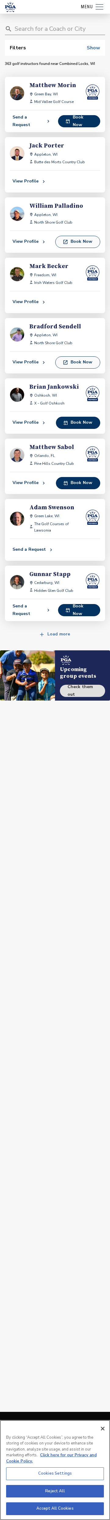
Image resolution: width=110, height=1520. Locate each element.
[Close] (102, 1428)
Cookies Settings (55, 1473)
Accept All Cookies (54, 1508)
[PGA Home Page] (10, 7)
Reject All (54, 1491)
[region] (55, 1470)
